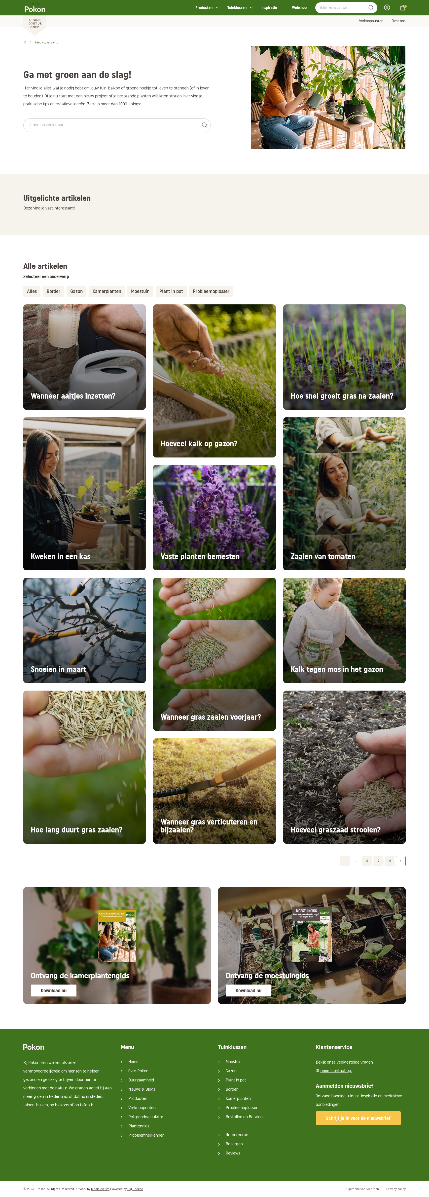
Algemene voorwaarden (362, 1189)
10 (389, 861)
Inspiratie (269, 7)
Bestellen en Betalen (244, 1117)
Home (133, 1062)
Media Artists (100, 1189)
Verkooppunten (371, 21)
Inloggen (388, 7)
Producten (204, 7)
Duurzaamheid (141, 1080)
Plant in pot (236, 1080)
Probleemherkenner (146, 1135)
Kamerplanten (238, 1099)
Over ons (399, 21)
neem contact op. (336, 1071)
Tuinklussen (237, 7)
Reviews (233, 1153)
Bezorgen (234, 1144)
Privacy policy (396, 1189)
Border (232, 1089)
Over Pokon (138, 1071)
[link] (84, 357)
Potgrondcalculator (145, 1117)
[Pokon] (34, 18)
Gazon (231, 1071)
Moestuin (234, 1062)
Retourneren (237, 1135)
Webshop (299, 7)
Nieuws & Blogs (141, 1089)
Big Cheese (135, 1189)
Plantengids (138, 1126)
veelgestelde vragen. (355, 1062)
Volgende (401, 861)
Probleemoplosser (242, 1108)
